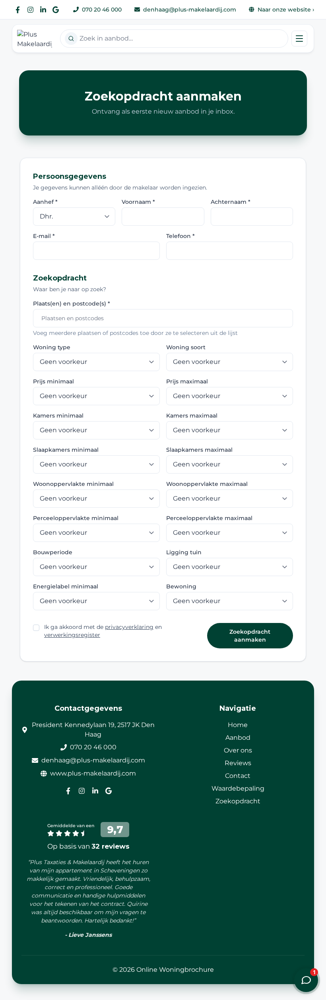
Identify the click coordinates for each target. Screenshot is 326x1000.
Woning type (51, 347)
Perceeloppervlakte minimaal (75, 518)
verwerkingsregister (72, 634)
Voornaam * (138, 201)
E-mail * (44, 236)
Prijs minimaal (53, 381)
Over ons (238, 750)
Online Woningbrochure (175, 969)
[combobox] (174, 38)
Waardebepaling (238, 788)
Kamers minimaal (58, 415)
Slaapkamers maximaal (199, 449)
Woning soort (186, 347)
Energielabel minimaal (65, 586)
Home (238, 725)
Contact (237, 775)
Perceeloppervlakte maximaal (209, 518)
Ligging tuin (184, 552)
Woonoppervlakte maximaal (207, 483)
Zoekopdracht (237, 801)
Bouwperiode (52, 552)
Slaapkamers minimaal (66, 449)
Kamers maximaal (191, 415)
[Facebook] (17, 9)
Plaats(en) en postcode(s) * (71, 303)
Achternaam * (230, 201)
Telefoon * (180, 236)
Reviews (238, 763)
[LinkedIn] (43, 9)
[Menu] (299, 38)
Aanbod (237, 737)
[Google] (55, 9)
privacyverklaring (129, 627)
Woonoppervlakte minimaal (73, 483)
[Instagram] (30, 9)
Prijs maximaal (187, 381)
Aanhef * (45, 201)
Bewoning (181, 586)
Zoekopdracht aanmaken (249, 635)
